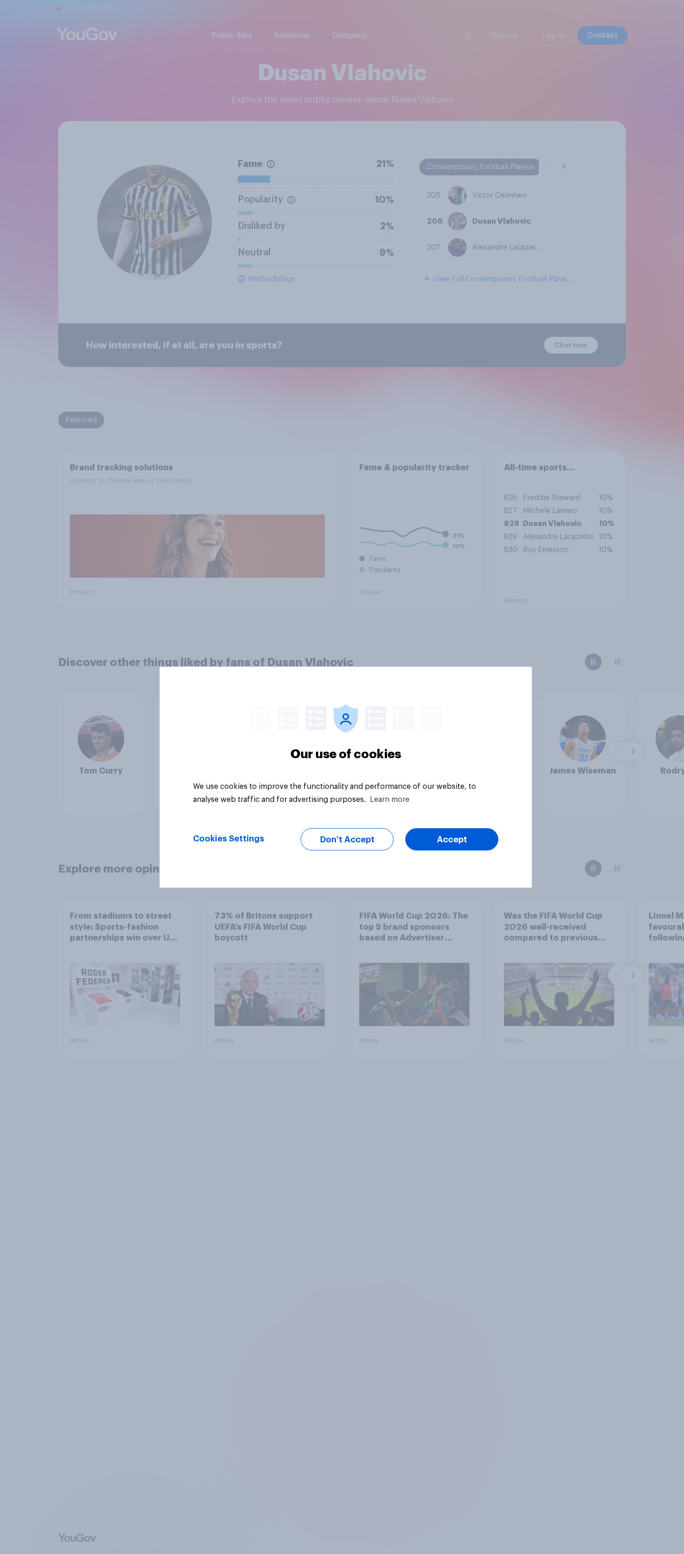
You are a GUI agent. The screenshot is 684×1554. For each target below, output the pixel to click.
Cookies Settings (228, 838)
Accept (452, 839)
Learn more (389, 799)
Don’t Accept (347, 839)
